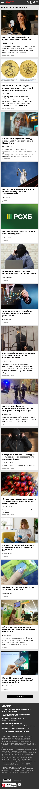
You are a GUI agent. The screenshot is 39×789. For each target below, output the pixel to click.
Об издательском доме (10, 709)
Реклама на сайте (8, 721)
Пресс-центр (26, 709)
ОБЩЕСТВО (6, 158)
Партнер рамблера (17, 780)
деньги (5, 201)
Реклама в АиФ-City (9, 726)
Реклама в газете (17, 718)
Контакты (5, 718)
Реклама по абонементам (11, 723)
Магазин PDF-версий (9, 711)
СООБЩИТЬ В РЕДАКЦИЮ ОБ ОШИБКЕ (15, 731)
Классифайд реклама (26, 726)
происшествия (8, 55)
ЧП (3, 424)
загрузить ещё (20, 696)
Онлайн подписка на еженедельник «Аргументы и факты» (15, 715)
